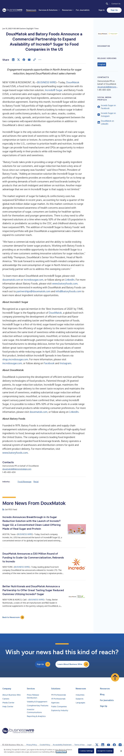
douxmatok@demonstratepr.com (16, 469)
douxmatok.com (11, 279)
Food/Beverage (24, 481)
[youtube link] (108, 745)
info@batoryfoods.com (68, 291)
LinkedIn (69, 279)
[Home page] (12, 10)
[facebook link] (114, 744)
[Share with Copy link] (34, 60)
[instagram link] (120, 744)
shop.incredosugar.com (15, 359)
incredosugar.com (33, 279)
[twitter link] (96, 744)
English (101, 64)
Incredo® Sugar (53, 90)
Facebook (49, 363)
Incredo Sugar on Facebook (108, 106)
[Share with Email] (29, 60)
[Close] (121, 751)
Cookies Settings (86, 751)
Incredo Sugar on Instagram (108, 114)
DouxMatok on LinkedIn (107, 122)
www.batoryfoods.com (65, 283)
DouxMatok (72, 82)
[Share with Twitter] (18, 60)
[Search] (107, 4)
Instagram (65, 363)
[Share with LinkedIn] (13, 60)
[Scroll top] (115, 677)
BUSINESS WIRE (47, 82)
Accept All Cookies (104, 751)
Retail (36, 481)
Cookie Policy (61, 752)
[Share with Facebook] (24, 60)
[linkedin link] (102, 744)
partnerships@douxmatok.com (33, 291)
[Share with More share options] (40, 60)
